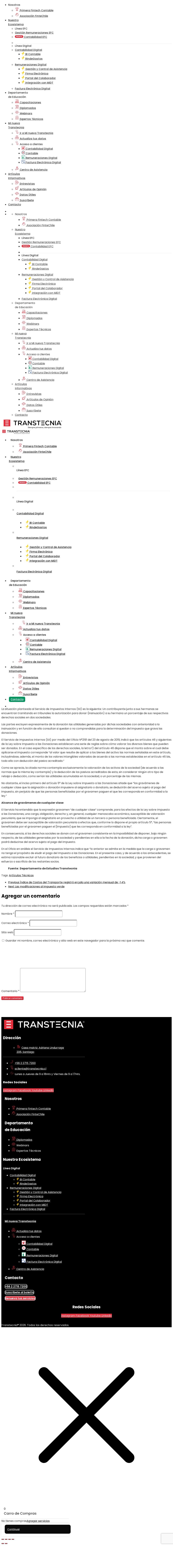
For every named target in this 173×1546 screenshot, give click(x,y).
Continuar (13, 1529)
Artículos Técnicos (21, 875)
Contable (31, 153)
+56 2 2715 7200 (25, 1063)
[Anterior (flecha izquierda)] (2, 1543)
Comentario (10, 991)
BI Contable (33, 54)
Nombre (7, 914)
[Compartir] (9, 1539)
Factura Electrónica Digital (43, 162)
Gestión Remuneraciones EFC (34, 32)
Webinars (25, 113)
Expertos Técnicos (31, 119)
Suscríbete (26, 200)
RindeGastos (34, 58)
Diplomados (27, 108)
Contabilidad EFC (35, 37)
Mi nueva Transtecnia (20, 1221)
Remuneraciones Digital (41, 158)
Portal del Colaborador (40, 78)
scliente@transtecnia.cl (30, 1069)
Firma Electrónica (36, 73)
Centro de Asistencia (33, 169)
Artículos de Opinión (32, 189)
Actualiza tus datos (32, 138)
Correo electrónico (15, 923)
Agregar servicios (38, 1521)
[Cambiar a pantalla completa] (6, 1539)
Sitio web (7, 932)
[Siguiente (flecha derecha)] (6, 1543)
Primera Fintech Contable (36, 10)
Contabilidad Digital (39, 149)
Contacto (14, 204)
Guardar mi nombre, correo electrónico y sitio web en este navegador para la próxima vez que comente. (75, 941)
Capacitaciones (30, 102)
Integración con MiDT (39, 82)
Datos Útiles (27, 194)
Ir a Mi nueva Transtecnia (36, 133)
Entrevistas (27, 183)
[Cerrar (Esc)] (12, 1539)
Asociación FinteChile (33, 16)
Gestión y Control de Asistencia (46, 69)
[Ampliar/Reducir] (2, 1539)
